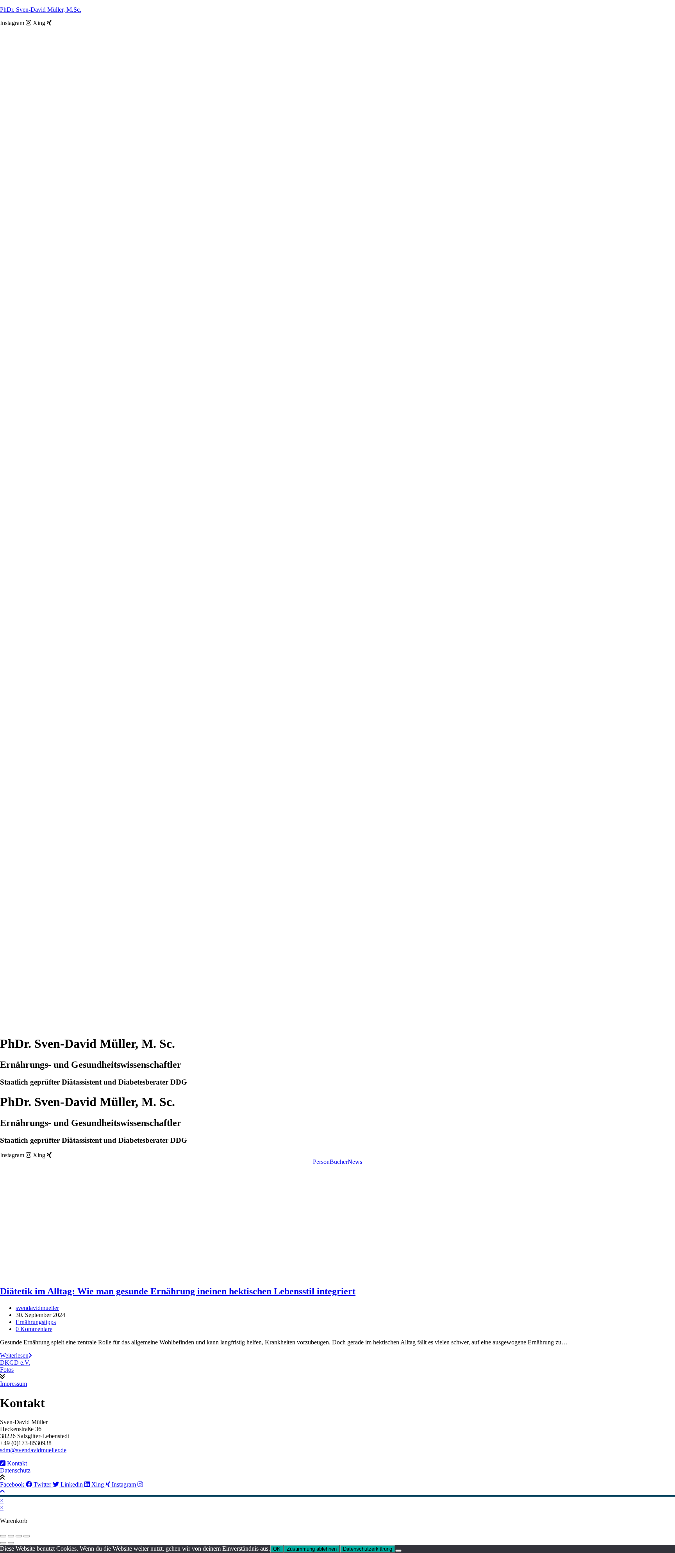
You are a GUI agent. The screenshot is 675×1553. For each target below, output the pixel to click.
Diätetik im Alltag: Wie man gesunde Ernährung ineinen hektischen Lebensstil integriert (177, 1291)
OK (276, 1549)
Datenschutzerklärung (367, 1549)
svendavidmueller (37, 1308)
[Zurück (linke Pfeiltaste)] (3, 1543)
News (355, 1162)
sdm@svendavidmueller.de (33, 1450)
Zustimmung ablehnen (312, 1549)
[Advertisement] (337, 1223)
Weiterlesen (16, 1355)
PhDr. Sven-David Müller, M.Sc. (40, 9)
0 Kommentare (34, 1329)
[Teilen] (19, 1536)
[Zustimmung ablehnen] (398, 1550)
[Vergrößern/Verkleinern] (3, 1536)
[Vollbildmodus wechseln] (11, 1536)
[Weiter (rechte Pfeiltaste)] (11, 1543)
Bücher (339, 1162)
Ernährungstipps (36, 1322)
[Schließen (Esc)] (26, 1536)
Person (321, 1162)
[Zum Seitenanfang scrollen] (2, 1491)
